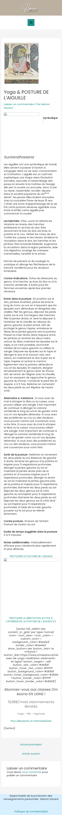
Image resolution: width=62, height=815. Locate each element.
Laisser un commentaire (19, 104)
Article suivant (31, 753)
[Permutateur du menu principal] (31, 22)
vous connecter (32, 772)
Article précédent (31, 744)
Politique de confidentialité (31, 811)
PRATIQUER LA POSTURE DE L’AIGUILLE (31, 556)
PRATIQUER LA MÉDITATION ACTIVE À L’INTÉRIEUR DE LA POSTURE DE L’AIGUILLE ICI (31, 619)
